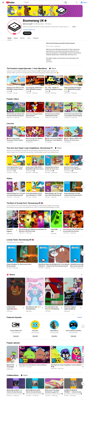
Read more (49, 61)
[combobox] (43, 2)
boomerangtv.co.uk (29, 29)
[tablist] (45, 38)
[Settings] (77, 2)
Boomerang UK (10, 170)
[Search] (65, 2)
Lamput (8, 91)
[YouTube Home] (10, 2)
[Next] (83, 81)
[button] (14, 27)
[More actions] (16, 230)
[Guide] (3, 2)
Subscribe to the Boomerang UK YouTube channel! (60, 43)
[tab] (9, 38)
